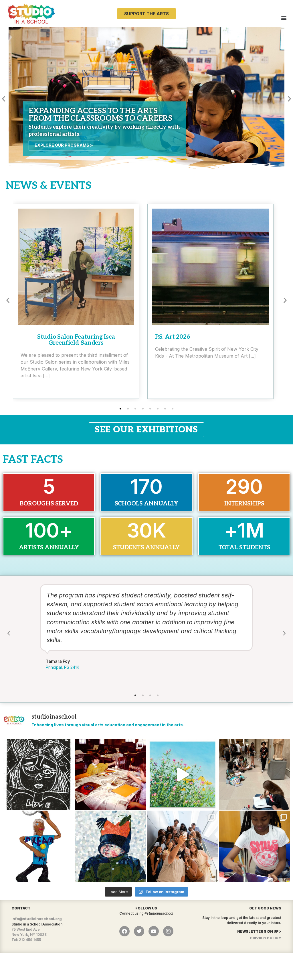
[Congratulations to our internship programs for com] (182, 846)
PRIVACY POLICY (265, 938)
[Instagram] (168, 931)
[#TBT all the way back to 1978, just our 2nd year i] (110, 774)
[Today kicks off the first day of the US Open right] (38, 846)
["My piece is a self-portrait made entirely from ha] (110, 846)
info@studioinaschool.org (36, 918)
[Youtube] (154, 931)
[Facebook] (124, 931)
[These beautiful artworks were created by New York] (182, 774)
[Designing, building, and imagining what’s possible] (254, 846)
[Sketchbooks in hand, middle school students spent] (254, 774)
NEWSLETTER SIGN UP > (259, 931)
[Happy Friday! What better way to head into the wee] (38, 774)
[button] (3, 99)
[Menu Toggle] (284, 18)
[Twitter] (139, 931)
